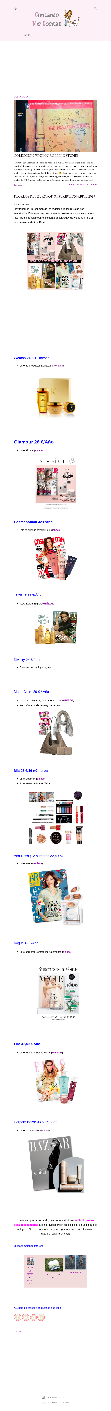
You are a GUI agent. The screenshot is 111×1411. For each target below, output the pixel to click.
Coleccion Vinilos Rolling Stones (46, 155)
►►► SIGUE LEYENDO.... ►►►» (83, 184)
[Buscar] (95, 8)
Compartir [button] (18, 185)
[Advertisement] (55, 68)
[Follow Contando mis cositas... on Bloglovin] (41, 1320)
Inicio (27, 35)
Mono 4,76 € (75, 1272)
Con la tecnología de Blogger (58, 1397)
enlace (59, 365)
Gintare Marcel (64, 1403)
